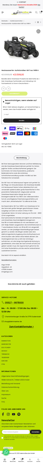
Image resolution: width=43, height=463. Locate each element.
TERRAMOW (5, 354)
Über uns (5, 391)
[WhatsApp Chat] (6, 452)
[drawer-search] (36, 12)
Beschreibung (21, 158)
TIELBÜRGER (5, 357)
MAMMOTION (6, 341)
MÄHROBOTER (6, 344)
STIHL (3, 364)
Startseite (5, 21)
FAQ (3, 402)
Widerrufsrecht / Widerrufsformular (16, 380)
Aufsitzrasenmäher (16, 21)
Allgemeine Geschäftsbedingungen (15, 376)
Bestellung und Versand (11, 383)
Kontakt (22, 2)
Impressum (6, 394)
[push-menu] (3, 12)
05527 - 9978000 (14, 302)
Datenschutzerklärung (10, 387)
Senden (21, 120)
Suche (4, 398)
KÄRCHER (5, 361)
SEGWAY (4, 351)
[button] (4, 89)
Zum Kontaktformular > (21, 326)
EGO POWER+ (6, 348)
